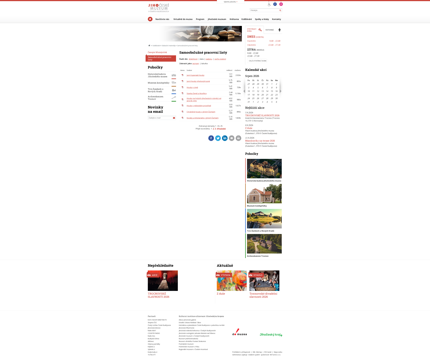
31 (267, 84)
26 (258, 98)
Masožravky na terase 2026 (260, 140)
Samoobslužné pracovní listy (159, 58)
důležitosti (193, 59)
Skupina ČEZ (152, 322)
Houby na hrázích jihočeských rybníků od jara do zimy (204, 99)
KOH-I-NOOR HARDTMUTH (157, 320)
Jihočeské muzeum (217, 19)
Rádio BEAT (152, 330)
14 (267, 91)
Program (200, 19)
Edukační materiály (168, 45)
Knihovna (234, 19)
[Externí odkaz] (239, 332)
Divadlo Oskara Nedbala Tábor (190, 322)
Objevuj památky (154, 344)
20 (262, 94)
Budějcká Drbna (153, 339)
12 (258, 91)
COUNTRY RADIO (154, 333)
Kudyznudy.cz (152, 352)
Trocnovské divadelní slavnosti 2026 (263, 295)
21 (267, 94)
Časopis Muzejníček (157, 52)
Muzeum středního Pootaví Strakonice (192, 341)
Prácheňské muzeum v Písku (189, 347)
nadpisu (208, 59)
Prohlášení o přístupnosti (241, 352)
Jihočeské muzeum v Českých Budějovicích (194, 336)
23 (276, 94)
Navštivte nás (162, 19)
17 (249, 94)
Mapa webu (278, 352)
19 (258, 94)
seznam (195, 63)
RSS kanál (267, 352)
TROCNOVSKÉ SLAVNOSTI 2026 (262, 115)
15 (272, 91)
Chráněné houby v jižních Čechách (201, 112)
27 (249, 84)
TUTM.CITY (152, 355)
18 (253, 94)
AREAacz (151, 341)
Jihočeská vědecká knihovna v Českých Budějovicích (197, 330)
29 (258, 84)
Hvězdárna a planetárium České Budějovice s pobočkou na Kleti (201, 325)
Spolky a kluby (262, 19)
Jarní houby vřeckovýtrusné (198, 81)
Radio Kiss (151, 336)
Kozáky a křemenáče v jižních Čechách (202, 118)
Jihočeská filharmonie (186, 328)
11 (253, 91)
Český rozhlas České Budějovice (159, 325)
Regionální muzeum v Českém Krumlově (193, 349)
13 (262, 91)
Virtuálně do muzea (182, 19)
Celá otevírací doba (257, 61)
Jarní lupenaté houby (195, 75)
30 (262, 84)
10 (249, 91)
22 (272, 94)
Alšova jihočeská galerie (187, 320)
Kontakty (276, 19)
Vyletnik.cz (151, 349)
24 (249, 98)
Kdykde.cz (151, 347)
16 (276, 91)
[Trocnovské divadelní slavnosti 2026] (264, 280)
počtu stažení (220, 59)
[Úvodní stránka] (159, 13)
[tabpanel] (263, 49)
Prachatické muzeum (186, 344)
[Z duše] (232, 280)
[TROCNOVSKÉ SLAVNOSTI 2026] (163, 280)
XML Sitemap (257, 352)
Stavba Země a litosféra (196, 93)
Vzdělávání (246, 19)
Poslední (222, 128)
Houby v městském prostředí (199, 105)
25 (253, 98)
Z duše (248, 128)
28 (253, 84)
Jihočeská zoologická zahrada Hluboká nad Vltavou (197, 333)
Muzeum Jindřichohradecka (188, 339)
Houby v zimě (192, 87)
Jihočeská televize (154, 328)
